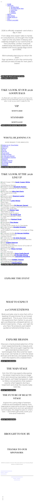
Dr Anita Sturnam (20, 238)
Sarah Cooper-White (22, 182)
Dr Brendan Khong (21, 255)
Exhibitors (13, 13)
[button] (13, 76)
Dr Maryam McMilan (22, 233)
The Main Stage (15, 7)
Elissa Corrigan (16, 249)
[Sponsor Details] (9, 145)
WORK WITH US (12, 17)
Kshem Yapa (14, 210)
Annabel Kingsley (19, 227)
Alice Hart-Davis (18, 191)
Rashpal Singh (16, 219)
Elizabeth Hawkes (20, 187)
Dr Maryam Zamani (21, 205)
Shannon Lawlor (18, 196)
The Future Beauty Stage (17, 8)
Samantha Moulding (23, 256)
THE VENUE (11, 16)
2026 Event (10, 5)
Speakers (13, 11)
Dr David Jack (16, 214)
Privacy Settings (5, 475)
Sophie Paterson (12, 242)
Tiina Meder (14, 222)
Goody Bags (14, 10)
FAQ (8, 18)
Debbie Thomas (18, 259)
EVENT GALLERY (12, 20)
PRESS (9, 14)
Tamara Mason (17, 263)
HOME (9, 4)
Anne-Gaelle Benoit (22, 253)
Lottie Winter (15, 201)
